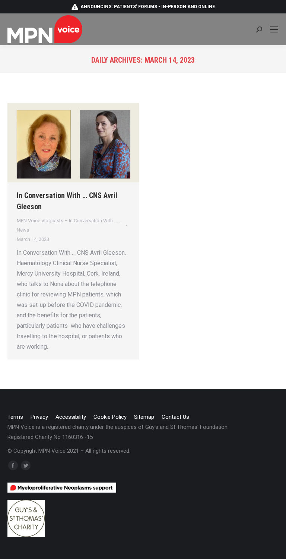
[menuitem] (15, 417)
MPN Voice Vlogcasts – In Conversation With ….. (68, 220)
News (23, 230)
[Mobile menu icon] (274, 29)
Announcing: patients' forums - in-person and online (147, 6)
